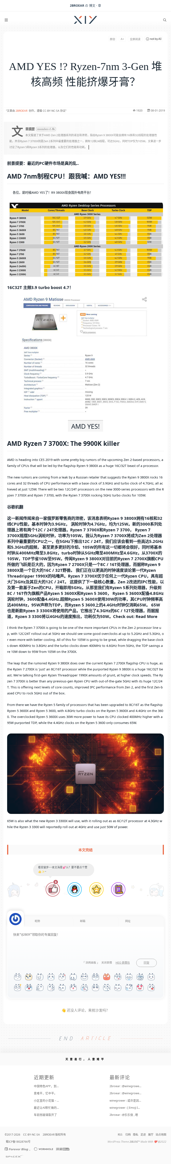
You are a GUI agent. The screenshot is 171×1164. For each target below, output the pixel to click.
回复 (146, 963)
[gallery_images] (85, 239)
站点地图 (161, 1134)
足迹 (143, 1134)
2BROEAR (21, 111)
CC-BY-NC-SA (31, 1134)
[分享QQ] (74, 889)
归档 (128, 1134)
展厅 (150, 1134)
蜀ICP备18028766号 (18, 1142)
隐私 (135, 1134)
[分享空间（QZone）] (96, 889)
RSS (120, 1134)
